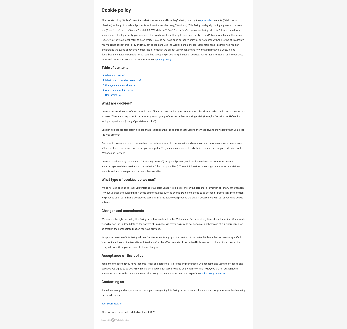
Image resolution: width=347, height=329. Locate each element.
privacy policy (163, 59)
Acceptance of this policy (119, 90)
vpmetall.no (206, 20)
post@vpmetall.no (111, 303)
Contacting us (113, 95)
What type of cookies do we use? (123, 80)
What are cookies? (115, 75)
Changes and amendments (120, 85)
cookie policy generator (212, 273)
